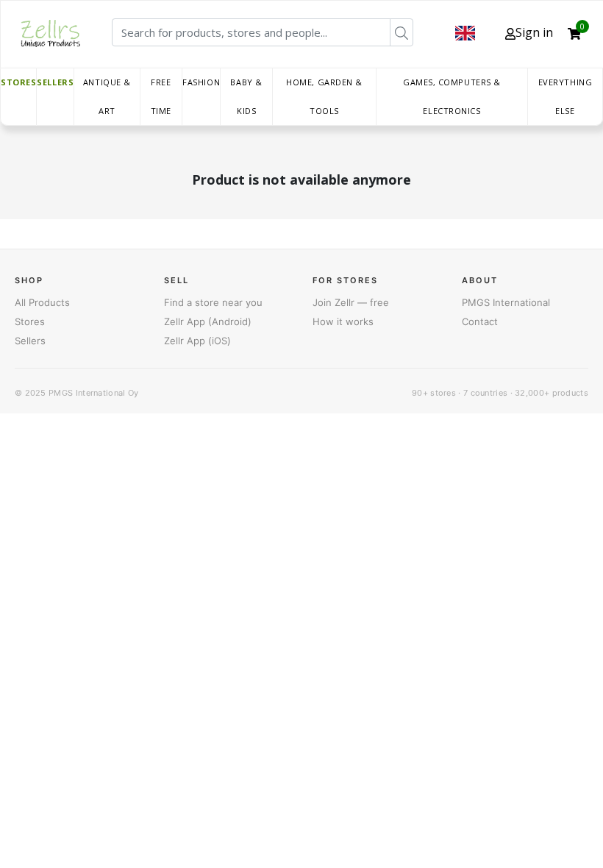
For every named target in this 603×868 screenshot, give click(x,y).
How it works (343, 321)
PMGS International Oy (93, 393)
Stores (18, 82)
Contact (480, 321)
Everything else (565, 96)
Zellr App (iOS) (197, 340)
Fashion (201, 82)
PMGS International (506, 302)
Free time (161, 96)
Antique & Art (107, 96)
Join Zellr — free (351, 302)
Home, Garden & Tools (324, 96)
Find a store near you (213, 302)
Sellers (55, 82)
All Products (42, 302)
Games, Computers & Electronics (452, 96)
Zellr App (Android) (207, 321)
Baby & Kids (246, 96)
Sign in (534, 32)
